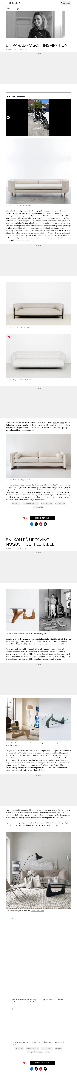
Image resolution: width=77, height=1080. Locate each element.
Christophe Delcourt (30, 503)
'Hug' (62, 422)
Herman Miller (47, 1048)
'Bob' (55, 422)
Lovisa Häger (13, 8)
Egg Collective (46, 503)
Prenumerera (65, 3)
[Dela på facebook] (31, 524)
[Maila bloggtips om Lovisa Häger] (45, 524)
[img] (25, 518)
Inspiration (10, 49)
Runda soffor (60, 503)
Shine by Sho (38, 507)
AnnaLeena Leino (32, 1048)
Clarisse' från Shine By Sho (43, 233)
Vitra (47, 1052)
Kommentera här (42, 518)
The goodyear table (35, 1052)
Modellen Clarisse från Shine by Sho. (18, 205)
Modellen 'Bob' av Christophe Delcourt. (19, 327)
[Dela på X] (36, 524)
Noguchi (58, 1048)
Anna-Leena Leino (37, 911)
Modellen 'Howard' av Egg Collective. (19, 479)
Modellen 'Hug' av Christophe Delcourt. (19, 380)
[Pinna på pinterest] (40, 524)
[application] (38, 117)
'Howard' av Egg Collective (54, 485)
